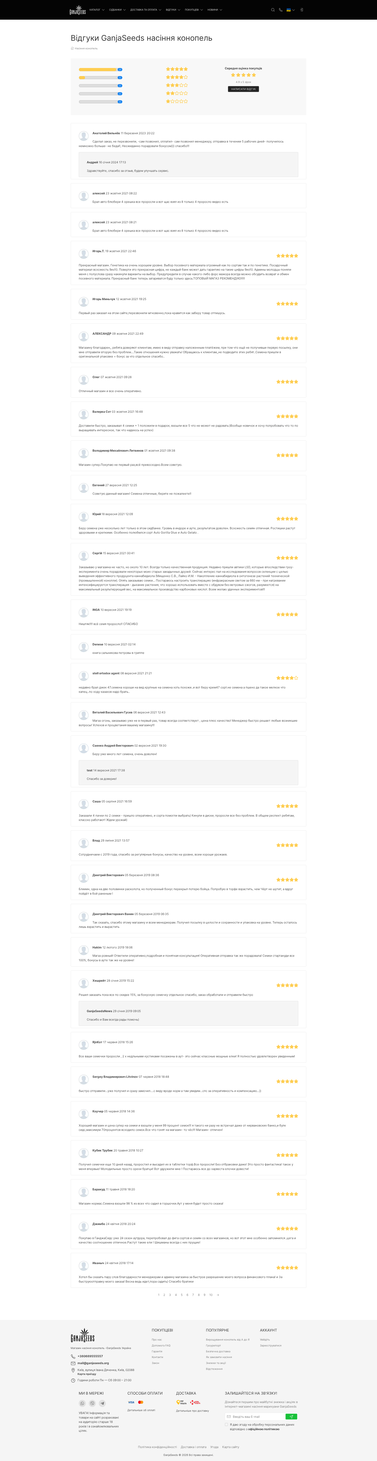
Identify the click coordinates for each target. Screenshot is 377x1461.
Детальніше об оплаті (141, 1410)
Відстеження (214, 1368)
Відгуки (171, 9)
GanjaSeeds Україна (118, 1348)
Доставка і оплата (193, 1447)
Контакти (157, 1357)
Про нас (157, 1339)
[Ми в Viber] (92, 1403)
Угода (214, 1447)
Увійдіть (265, 1339)
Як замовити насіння (219, 1357)
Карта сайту (230, 1447)
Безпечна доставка (218, 1351)
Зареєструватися (270, 1345)
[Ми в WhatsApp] (82, 1403)
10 (210, 1295)
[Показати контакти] (281, 10)
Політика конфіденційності (157, 1447)
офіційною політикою (263, 1429)
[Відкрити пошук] (273, 10)
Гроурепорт (213, 1345)
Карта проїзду (87, 1374)
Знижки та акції (216, 1363)
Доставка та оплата (143, 9)
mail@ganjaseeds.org (93, 1363)
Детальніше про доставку (192, 1410)
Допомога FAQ (161, 1345)
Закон (155, 1363)
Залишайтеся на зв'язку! (251, 1393)
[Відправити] (291, 1417)
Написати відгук (243, 89)
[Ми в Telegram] (102, 1403)
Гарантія (157, 1351)
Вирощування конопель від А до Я (228, 1339)
